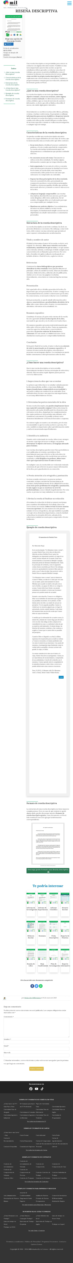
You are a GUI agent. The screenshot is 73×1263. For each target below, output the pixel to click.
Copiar (61, 677)
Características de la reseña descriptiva (13, 78)
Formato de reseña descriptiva (13, 100)
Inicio (5, 7)
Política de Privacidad (32, 1242)
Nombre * (7, 1039)
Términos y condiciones (15, 1242)
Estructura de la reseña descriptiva (12, 84)
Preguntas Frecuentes (50, 1242)
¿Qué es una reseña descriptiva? (13, 73)
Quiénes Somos (36, 1244)
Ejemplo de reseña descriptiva (12, 94)
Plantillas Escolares (12, 7)
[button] (69, 3)
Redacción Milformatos (32, 998)
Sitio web (7, 1052)
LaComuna (44, 1249)
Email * (6, 1046)
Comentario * (9, 1017)
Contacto (62, 1242)
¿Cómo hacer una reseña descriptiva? (13, 89)
